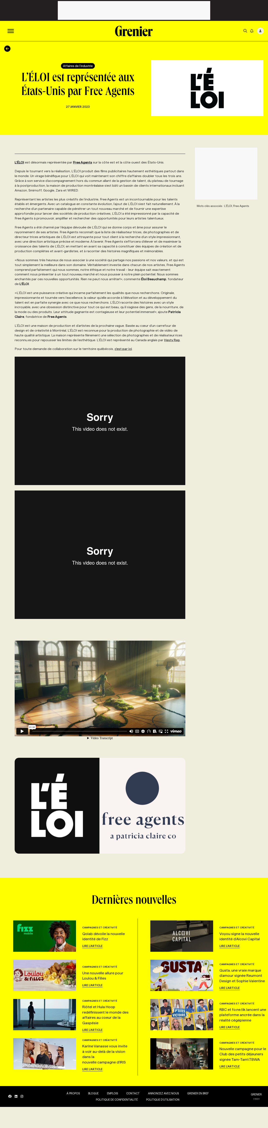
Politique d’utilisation (162, 1099)
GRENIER (256, 1094)
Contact (133, 1093)
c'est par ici (123, 349)
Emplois (112, 1093)
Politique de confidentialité (117, 1099)
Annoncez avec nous (163, 1093)
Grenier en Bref (198, 1093)
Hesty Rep (172, 340)
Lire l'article (92, 946)
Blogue (93, 1093)
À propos (73, 1093)
